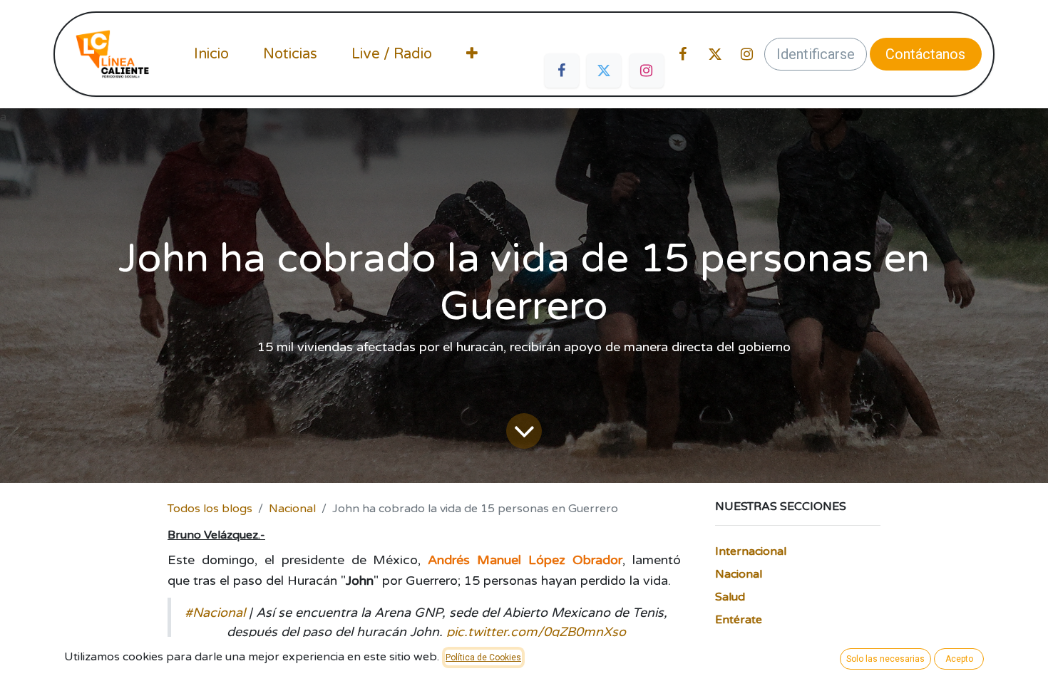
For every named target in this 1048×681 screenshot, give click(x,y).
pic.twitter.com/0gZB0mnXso (536, 632)
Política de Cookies (483, 657)
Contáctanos (925, 54)
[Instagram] (647, 70)
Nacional (292, 508)
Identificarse (815, 54)
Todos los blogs (210, 508)
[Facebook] (562, 70)
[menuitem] (211, 54)
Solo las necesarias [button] (885, 659)
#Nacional (215, 612)
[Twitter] (604, 70)
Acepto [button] (959, 659)
